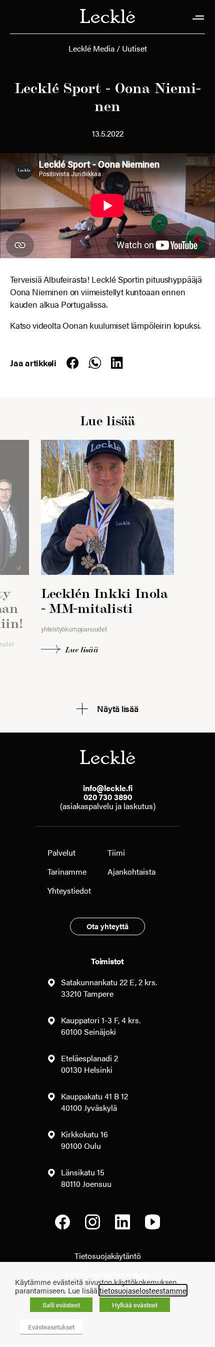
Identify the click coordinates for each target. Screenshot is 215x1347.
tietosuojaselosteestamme (143, 1290)
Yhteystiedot (69, 890)
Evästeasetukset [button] (51, 1326)
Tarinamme (67, 871)
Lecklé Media (91, 48)
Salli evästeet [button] (61, 1304)
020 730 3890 (108, 797)
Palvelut (62, 852)
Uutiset (134, 48)
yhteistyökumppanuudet (74, 628)
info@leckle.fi (107, 788)
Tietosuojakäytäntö (107, 1255)
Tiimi (116, 852)
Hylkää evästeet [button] (135, 1304)
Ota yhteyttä (107, 926)
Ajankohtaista (132, 871)
